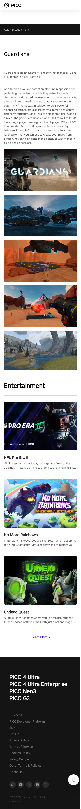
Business (15, 715)
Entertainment (20, 29)
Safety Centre (19, 759)
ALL (6, 29)
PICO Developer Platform (27, 721)
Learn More (39, 637)
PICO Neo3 (22, 691)
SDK (12, 728)
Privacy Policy (19, 740)
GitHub (14, 734)
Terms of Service (21, 747)
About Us (16, 772)
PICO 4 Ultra (24, 677)
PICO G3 (19, 698)
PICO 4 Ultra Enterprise (38, 684)
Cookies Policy (19, 753)
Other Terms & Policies (25, 765)
